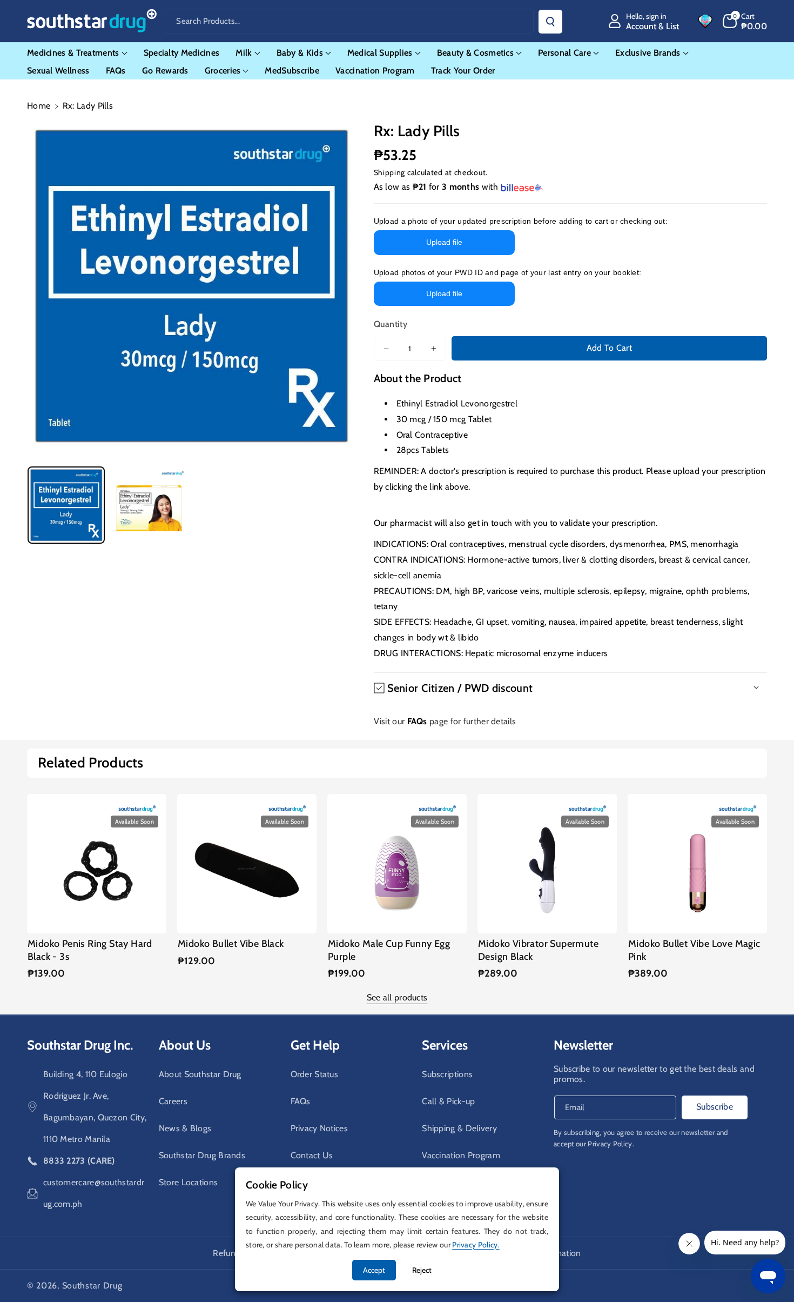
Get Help (315, 1045)
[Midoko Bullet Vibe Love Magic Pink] (697, 863)
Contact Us (312, 1155)
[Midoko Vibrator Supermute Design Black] (547, 863)
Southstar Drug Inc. (80, 1045)
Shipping (390, 172)
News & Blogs (185, 1128)
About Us (185, 1045)
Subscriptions (447, 1074)
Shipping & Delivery (459, 1128)
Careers (173, 1101)
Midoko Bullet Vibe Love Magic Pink (694, 950)
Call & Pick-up (448, 1101)
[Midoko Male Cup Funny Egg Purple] (397, 863)
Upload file (444, 242)
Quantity (390, 324)
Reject (422, 1270)
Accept (374, 1270)
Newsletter (583, 1045)
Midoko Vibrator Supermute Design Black (538, 950)
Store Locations (188, 1182)
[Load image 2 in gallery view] (148, 505)
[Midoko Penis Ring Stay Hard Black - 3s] (96, 863)
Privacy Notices (319, 1128)
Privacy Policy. (611, 1143)
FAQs (301, 1101)
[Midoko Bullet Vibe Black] (246, 863)
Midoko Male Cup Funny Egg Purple (389, 950)
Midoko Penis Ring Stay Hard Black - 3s (90, 950)
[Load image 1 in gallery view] (66, 505)
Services (445, 1045)
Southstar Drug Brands (202, 1155)
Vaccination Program (461, 1155)
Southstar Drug (92, 1285)
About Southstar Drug (200, 1074)
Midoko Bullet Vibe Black (231, 944)
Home (38, 106)
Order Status (315, 1074)
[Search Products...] (550, 22)
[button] (745, 21)
